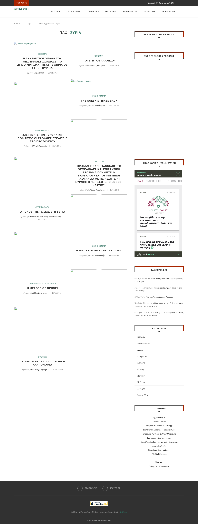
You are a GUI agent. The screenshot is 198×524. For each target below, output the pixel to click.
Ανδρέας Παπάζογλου (96, 105)
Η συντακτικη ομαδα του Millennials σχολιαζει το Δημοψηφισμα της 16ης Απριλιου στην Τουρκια (42, 63)
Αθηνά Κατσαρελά (40, 146)
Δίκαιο (140, 349)
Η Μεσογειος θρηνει (42, 288)
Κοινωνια (94, 12)
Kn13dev (123, 512)
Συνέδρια (141, 388)
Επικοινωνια (168, 12)
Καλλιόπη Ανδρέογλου (96, 189)
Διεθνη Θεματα (74, 12)
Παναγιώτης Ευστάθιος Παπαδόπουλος (45, 216)
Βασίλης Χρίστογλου (96, 65)
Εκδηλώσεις (142, 356)
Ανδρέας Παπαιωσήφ (96, 255)
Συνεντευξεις (130, 12)
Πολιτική (141, 375)
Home (17, 23)
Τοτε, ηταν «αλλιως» (99, 60)
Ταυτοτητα (150, 12)
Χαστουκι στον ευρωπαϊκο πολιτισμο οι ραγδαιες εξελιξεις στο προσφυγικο (42, 138)
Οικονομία (141, 369)
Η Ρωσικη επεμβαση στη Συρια (99, 250)
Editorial (42, 54)
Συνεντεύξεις (142, 395)
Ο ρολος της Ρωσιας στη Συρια (42, 211)
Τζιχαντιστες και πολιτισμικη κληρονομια (42, 363)
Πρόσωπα (141, 382)
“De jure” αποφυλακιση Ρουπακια (159, 296)
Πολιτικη (55, 12)
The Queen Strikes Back (99, 100)
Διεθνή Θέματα (143, 343)
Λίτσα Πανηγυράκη (40, 292)
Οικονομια (111, 12)
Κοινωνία (141, 362)
